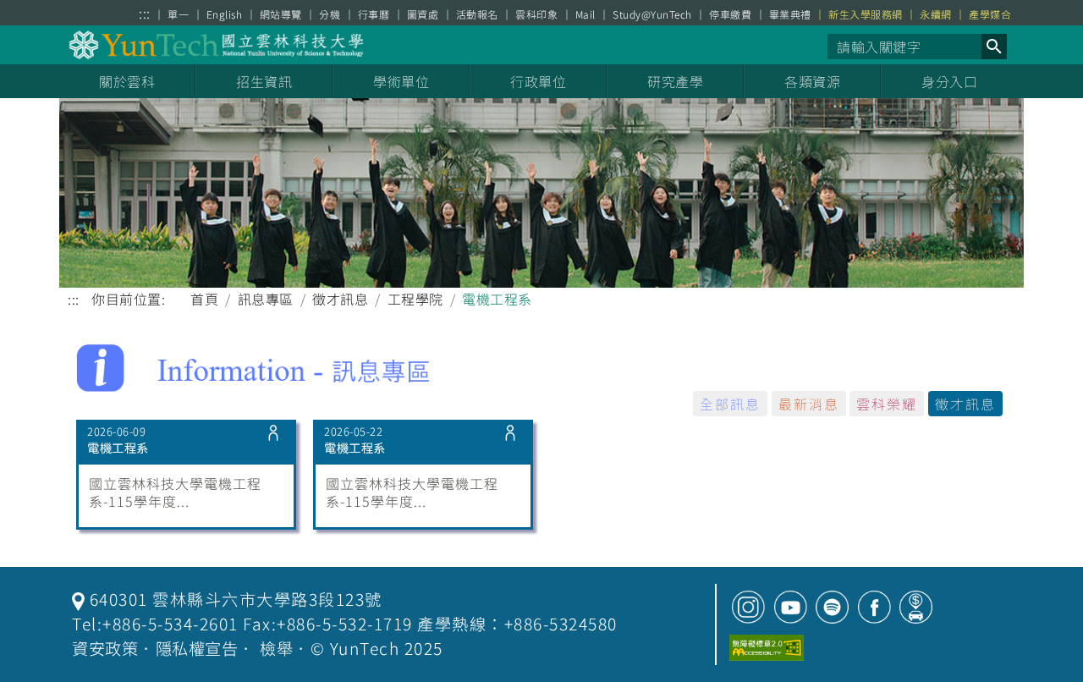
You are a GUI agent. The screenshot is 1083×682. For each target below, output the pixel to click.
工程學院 (415, 299)
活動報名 (477, 14)
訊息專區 (266, 299)
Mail (585, 14)
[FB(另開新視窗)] (874, 607)
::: (145, 13)
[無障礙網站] (766, 648)
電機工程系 (118, 448)
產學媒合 (990, 14)
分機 (329, 14)
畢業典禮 (790, 14)
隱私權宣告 (197, 648)
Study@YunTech (652, 14)
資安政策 (105, 648)
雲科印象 (536, 14)
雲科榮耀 (886, 403)
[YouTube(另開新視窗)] (791, 607)
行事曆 (374, 14)
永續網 (936, 14)
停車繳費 (730, 14)
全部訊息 (730, 403)
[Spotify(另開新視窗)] (832, 607)
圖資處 (423, 14)
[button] (994, 46)
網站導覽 (281, 14)
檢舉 (276, 648)
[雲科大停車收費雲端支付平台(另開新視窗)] (916, 607)
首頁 (204, 299)
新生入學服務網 (865, 14)
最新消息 (808, 403)
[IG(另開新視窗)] (748, 607)
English (224, 14)
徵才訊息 (340, 299)
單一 (178, 14)
